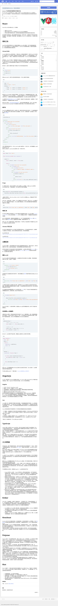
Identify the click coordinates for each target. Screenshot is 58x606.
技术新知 (42, 56)
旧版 (22, 1)
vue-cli (16, 214)
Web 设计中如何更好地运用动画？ (48, 78)
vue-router (33, 249)
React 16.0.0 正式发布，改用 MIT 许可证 (49, 102)
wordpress (48, 48)
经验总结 (42, 67)
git (50, 43)
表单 (44, 49)
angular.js (42, 42)
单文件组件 (6, 112)
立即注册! (48, 7)
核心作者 (5, 3)
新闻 (41, 55)
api (47, 42)
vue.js (54, 46)
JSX (23, 289)
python (42, 46)
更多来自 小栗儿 (43, 91)
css (53, 42)
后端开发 (42, 61)
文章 (6, 1)
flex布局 (48, 43)
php (54, 44)
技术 (41, 59)
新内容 (9, 3)
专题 (2, 3)
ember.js (42, 43)
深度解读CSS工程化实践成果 (47, 83)
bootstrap (50, 42)
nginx (47, 44)
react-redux (27, 250)
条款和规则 (53, 599)
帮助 (49, 599)
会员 (19, 1)
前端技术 (15, 16)
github (52, 43)
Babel (35, 218)
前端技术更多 (43, 73)
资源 (16, 1)
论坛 (9, 1)
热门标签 (42, 39)
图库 (13, 1)
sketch (48, 46)
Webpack (31, 218)
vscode (51, 46)
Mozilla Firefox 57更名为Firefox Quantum (49, 104)
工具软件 (42, 64)
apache (45, 42)
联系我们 (46, 599)
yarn (53, 48)
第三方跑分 (19, 447)
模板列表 (9, 219)
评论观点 (42, 69)
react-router (21, 250)
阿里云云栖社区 (11, 583)
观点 (41, 65)
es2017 (45, 43)
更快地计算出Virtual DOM (12, 99)
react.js (45, 46)
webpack (42, 48)
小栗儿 (4, 16)
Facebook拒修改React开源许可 (23, 371)
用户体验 (42, 68)
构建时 (25, 273)
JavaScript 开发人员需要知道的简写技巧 (49, 75)
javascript (43, 44)
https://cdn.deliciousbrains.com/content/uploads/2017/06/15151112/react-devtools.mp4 (20, 234)
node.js (50, 44)
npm (52, 44)
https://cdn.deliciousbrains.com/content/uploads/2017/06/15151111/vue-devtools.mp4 (19, 237)
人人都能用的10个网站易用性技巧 (48, 81)
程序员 (42, 49)
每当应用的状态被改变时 (14, 102)
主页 (43, 599)
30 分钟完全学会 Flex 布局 (47, 86)
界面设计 (42, 63)
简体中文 (3, 599)
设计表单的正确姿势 (46, 96)
